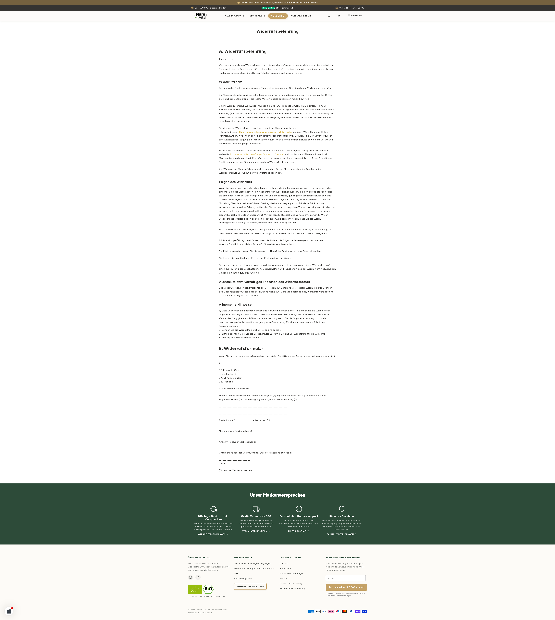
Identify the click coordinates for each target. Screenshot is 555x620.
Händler (283, 578)
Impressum (285, 568)
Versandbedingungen (254, 531)
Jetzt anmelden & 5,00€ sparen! (346, 587)
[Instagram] (190, 577)
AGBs (236, 573)
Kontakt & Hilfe (301, 15)
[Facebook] (198, 577)
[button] (9, 611)
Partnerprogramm (243, 578)
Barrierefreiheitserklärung (292, 588)
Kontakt (284, 563)
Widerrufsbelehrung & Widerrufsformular (254, 568)
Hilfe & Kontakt (297, 531)
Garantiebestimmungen (212, 534)
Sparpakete (257, 15)
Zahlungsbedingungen (340, 534)
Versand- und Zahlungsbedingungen (252, 563)
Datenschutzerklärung (291, 583)
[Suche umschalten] (329, 15)
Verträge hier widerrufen (250, 586)
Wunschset (278, 16)
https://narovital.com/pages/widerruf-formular (265, 132)
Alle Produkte (234, 15)
